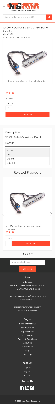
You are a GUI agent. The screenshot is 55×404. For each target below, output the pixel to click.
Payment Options (27, 323)
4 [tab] (29, 254)
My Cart (27, 375)
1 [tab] (23, 254)
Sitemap (28, 354)
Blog (27, 350)
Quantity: (9, 103)
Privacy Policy (27, 327)
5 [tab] (32, 254)
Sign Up (27, 371)
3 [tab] (27, 254)
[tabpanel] (27, 213)
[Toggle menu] (3, 7)
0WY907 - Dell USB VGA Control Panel (23, 226)
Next (51, 214)
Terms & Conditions (27, 339)
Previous (3, 214)
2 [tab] (25, 254)
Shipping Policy (27, 331)
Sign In (28, 367)
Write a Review (23, 37)
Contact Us (27, 346)
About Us (27, 342)
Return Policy (28, 335)
